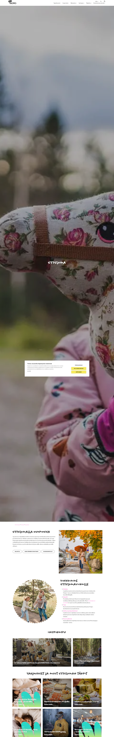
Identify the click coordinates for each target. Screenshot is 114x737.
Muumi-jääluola (67, 619)
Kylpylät (65, 597)
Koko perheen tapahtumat (31, 551)
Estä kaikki (79, 371)
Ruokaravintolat (48, 551)
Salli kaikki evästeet (79, 368)
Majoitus (17, 551)
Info (96, 1)
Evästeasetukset (79, 365)
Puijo (64, 605)
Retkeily (65, 589)
